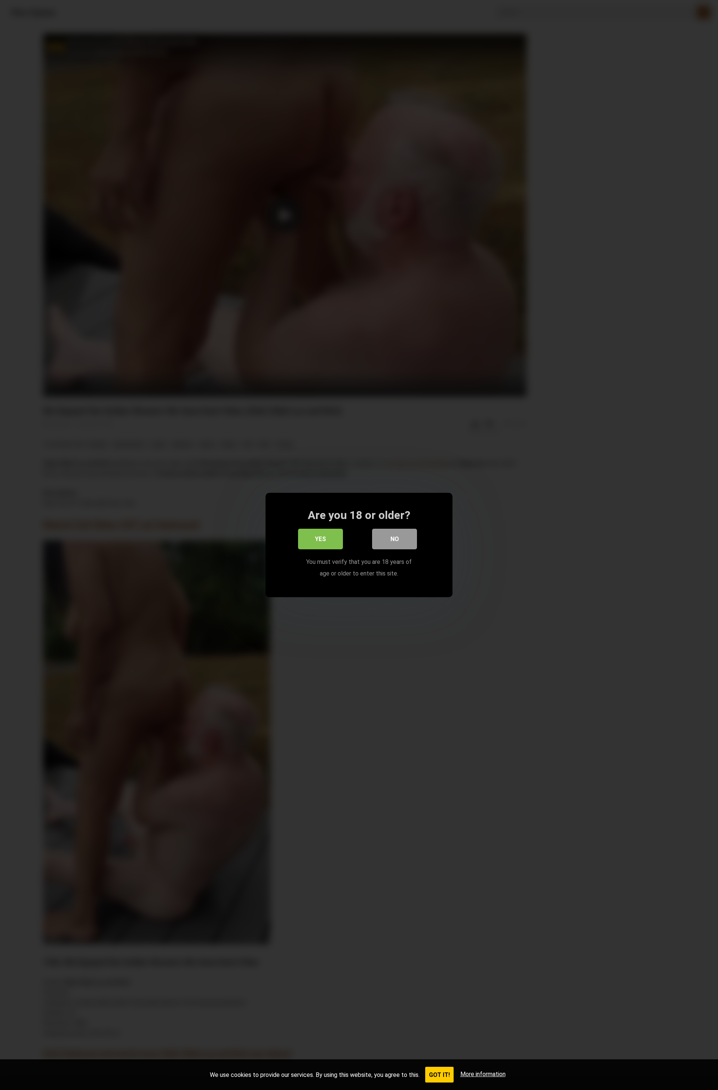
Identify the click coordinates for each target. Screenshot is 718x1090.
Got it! (439, 1074)
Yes (320, 539)
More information (483, 1074)
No (394, 539)
